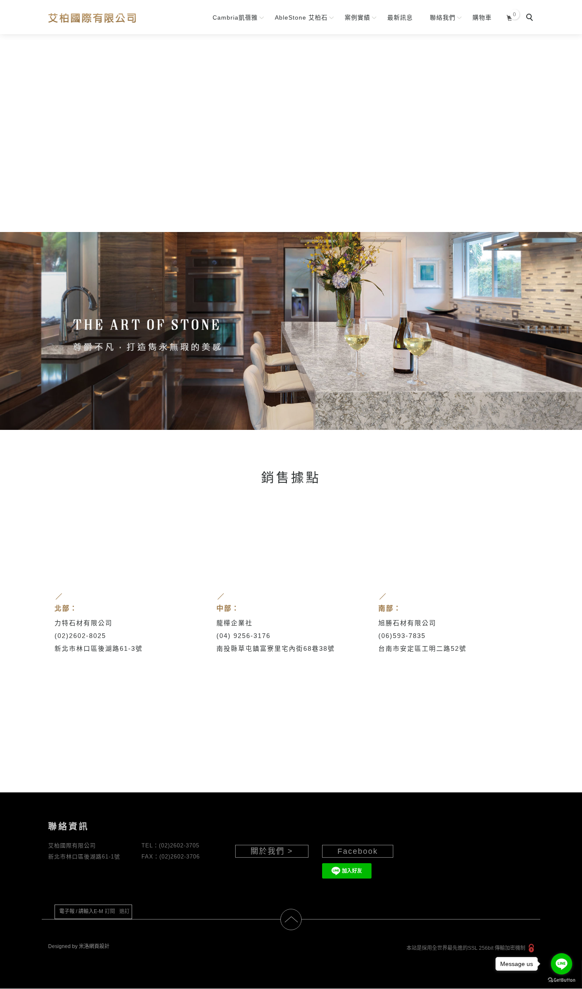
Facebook (357, 851)
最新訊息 (400, 17)
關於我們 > (272, 851)
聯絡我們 (442, 17)
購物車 (482, 17)
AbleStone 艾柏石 (301, 17)
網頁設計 (99, 947)
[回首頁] (92, 18)
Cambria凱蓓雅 (235, 17)
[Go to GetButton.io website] (561, 980)
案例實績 (357, 17)
